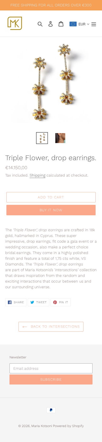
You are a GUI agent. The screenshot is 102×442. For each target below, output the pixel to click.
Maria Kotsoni (42, 426)
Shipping (37, 175)
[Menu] (93, 23)
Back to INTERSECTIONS (54, 326)
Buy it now (51, 210)
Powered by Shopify (68, 426)
